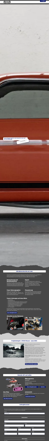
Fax (18, 431)
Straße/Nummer (7, 427)
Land (33, 427)
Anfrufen (43, 386)
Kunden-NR (6, 419)
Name (5, 423)
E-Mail (33, 431)
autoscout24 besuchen (30, 396)
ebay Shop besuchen (8, 398)
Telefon (5, 431)
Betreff (5, 411)
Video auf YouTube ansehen (31, 364)
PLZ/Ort (19, 427)
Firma (26, 423)
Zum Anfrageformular (12, 312)
